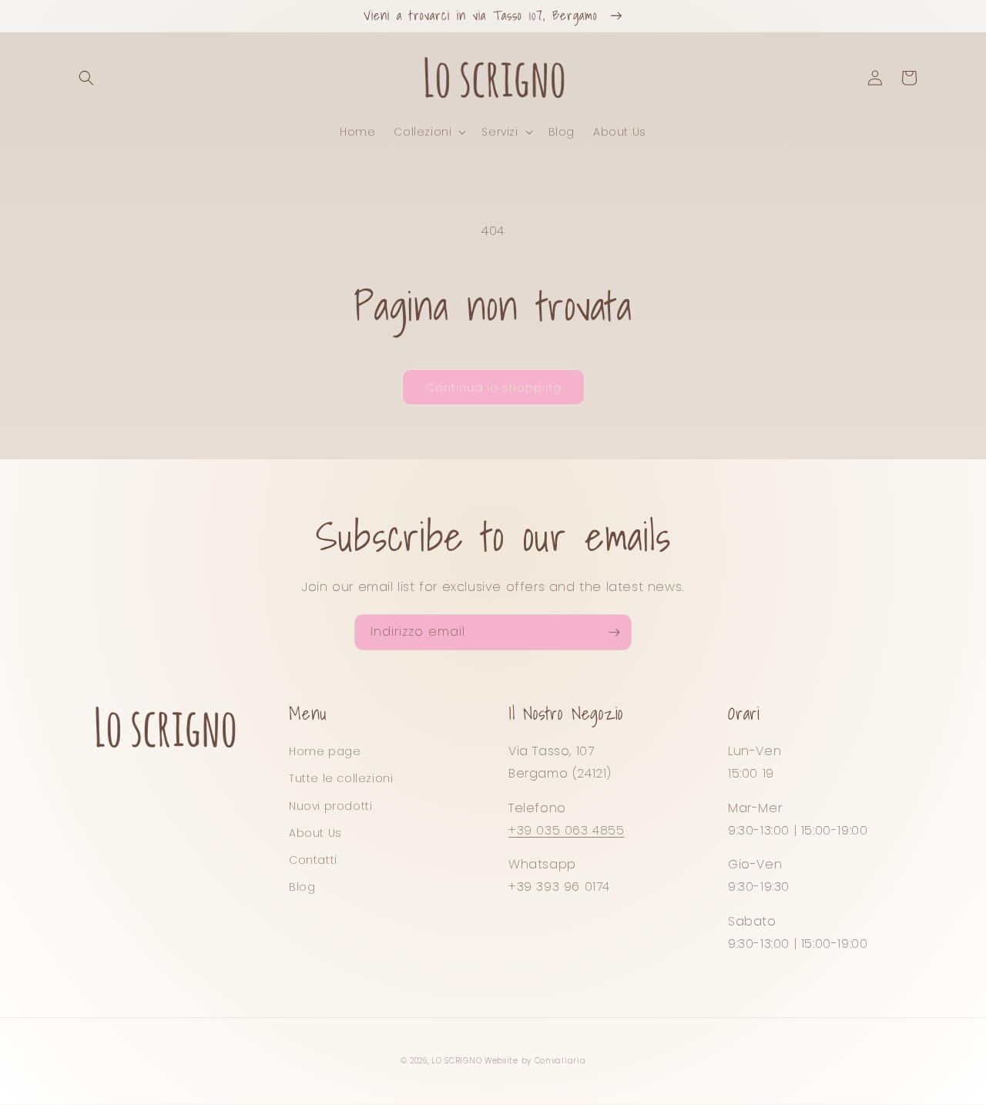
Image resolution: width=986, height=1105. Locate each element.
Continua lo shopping (493, 387)
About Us (315, 833)
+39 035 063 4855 (566, 830)
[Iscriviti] (614, 632)
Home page (325, 751)
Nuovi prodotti (330, 806)
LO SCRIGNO (456, 1060)
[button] (86, 78)
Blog (302, 887)
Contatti (313, 860)
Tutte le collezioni (341, 778)
